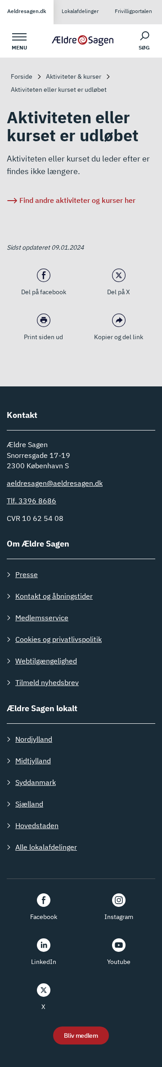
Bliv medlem (81, 1035)
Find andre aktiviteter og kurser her (77, 200)
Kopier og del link (118, 337)
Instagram (118, 917)
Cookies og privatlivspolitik (58, 639)
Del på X (118, 292)
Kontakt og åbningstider (54, 596)
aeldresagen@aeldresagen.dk (55, 483)
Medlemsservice (41, 617)
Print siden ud (43, 337)
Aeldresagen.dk (26, 11)
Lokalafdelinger (80, 11)
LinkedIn (43, 962)
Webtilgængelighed (46, 660)
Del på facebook (43, 292)
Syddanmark (35, 782)
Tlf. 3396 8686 (31, 500)
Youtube (118, 962)
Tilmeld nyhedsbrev (47, 682)
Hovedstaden (36, 825)
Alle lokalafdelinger (46, 847)
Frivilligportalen (133, 11)
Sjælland (29, 803)
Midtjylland (33, 760)
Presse (26, 574)
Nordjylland (33, 739)
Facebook (43, 917)
